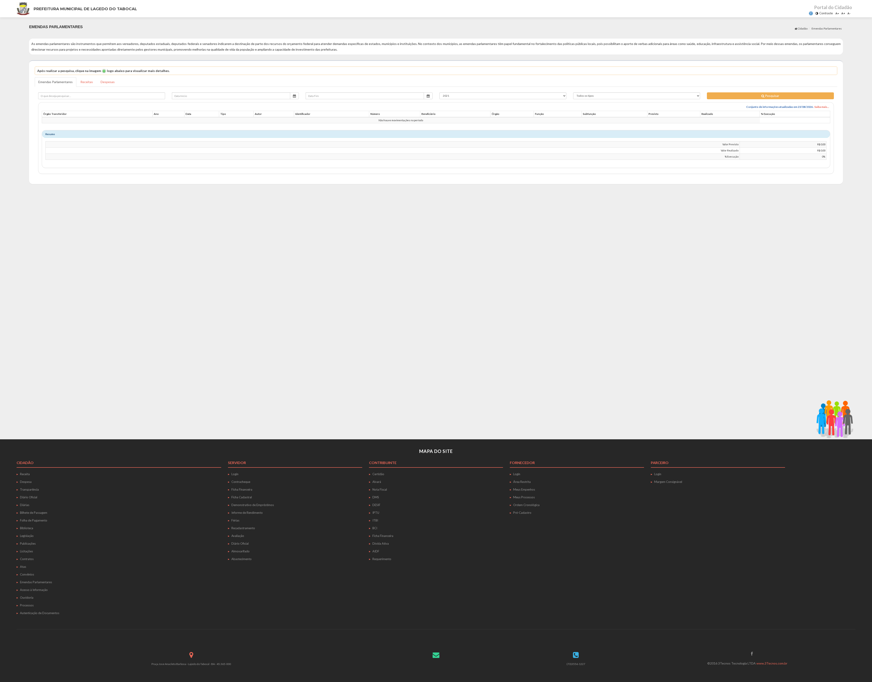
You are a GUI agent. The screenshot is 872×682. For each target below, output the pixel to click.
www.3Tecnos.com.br (771, 663)
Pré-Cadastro (522, 512)
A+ (843, 13)
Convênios (27, 574)
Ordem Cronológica (526, 505)
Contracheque (240, 482)
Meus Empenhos (524, 489)
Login (234, 474)
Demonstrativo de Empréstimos (252, 505)
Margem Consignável (668, 482)
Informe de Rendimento (247, 512)
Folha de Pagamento (33, 520)
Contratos (27, 559)
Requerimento (381, 559)
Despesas (108, 82)
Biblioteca (26, 528)
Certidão (378, 474)
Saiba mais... (821, 107)
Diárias (24, 505)
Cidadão (802, 28)
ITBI (375, 520)
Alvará (376, 482)
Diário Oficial (28, 497)
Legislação (27, 536)
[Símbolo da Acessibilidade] (811, 13)
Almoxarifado (240, 551)
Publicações (28, 543)
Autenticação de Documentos (39, 613)
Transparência (29, 489)
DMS (375, 497)
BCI (374, 528)
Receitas (86, 82)
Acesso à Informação (34, 590)
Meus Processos (524, 497)
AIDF (375, 551)
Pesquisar (771, 96)
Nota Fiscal (379, 489)
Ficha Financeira (241, 489)
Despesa (26, 482)
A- (849, 13)
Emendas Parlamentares (55, 82)
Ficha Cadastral (241, 497)
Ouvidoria (26, 597)
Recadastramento (243, 528)
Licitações (26, 551)
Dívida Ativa (380, 543)
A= (837, 13)
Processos (27, 605)
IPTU (375, 512)
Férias (235, 520)
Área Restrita (522, 482)
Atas (23, 566)
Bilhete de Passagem (33, 512)
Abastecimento (241, 559)
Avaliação (237, 536)
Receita (25, 474)
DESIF (376, 505)
